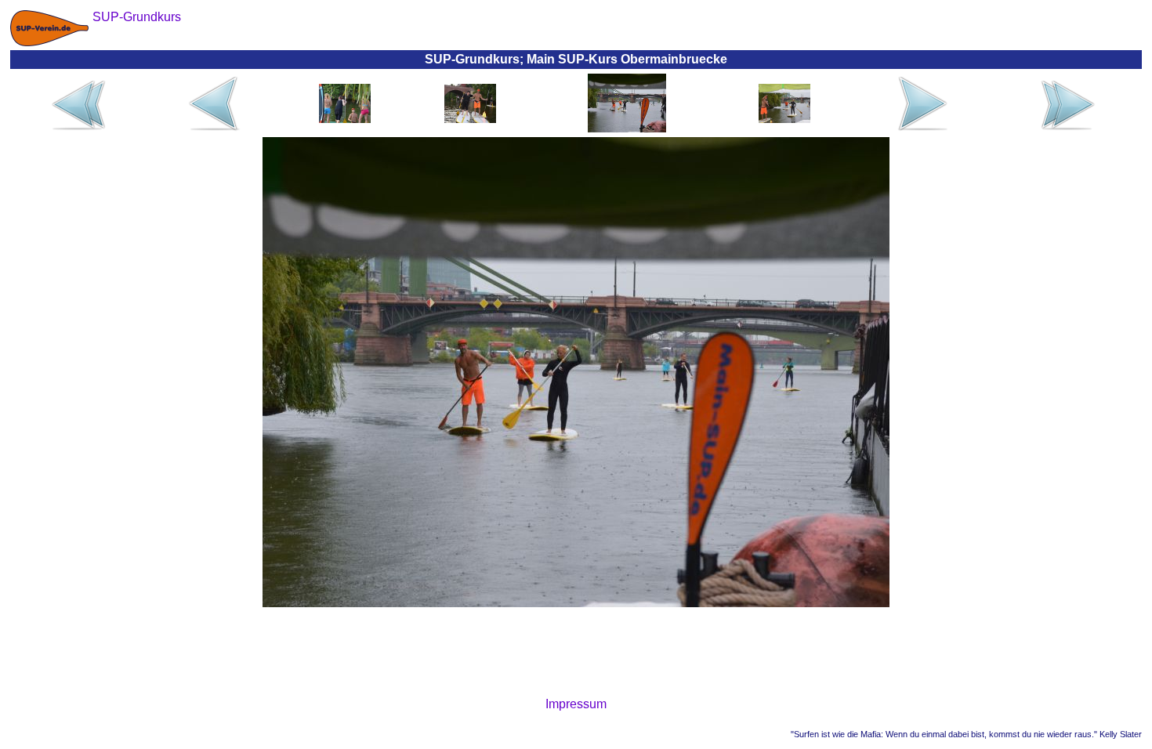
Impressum (576, 704)
